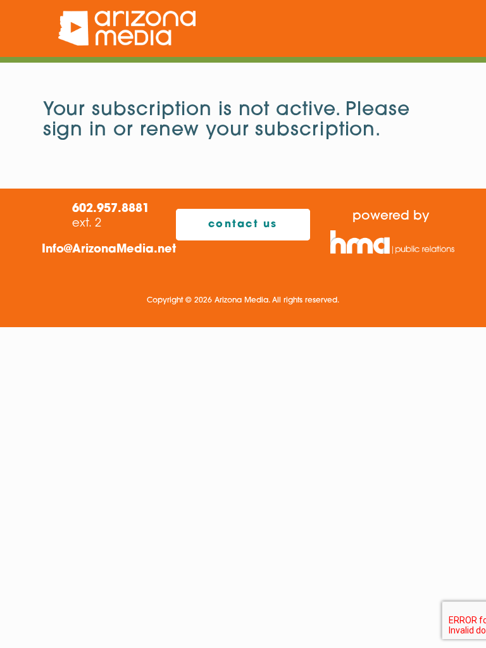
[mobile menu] (442, 28)
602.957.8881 (110, 209)
